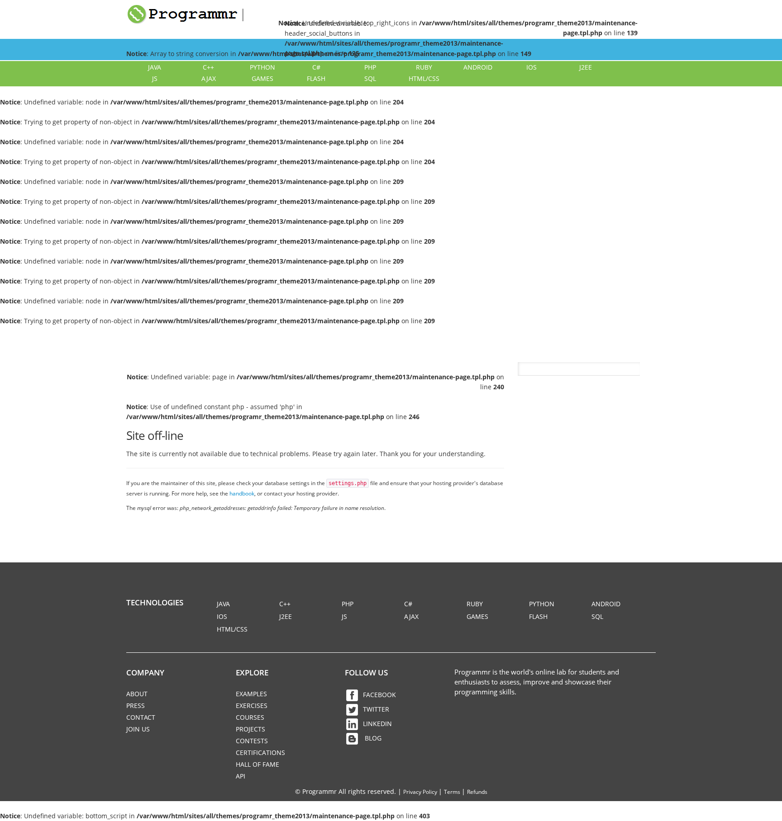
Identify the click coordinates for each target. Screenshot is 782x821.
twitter (376, 709)
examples (251, 693)
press (135, 705)
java (154, 67)
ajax (208, 78)
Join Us (138, 729)
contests (252, 740)
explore (252, 672)
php (370, 67)
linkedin (377, 723)
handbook (241, 493)
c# (316, 67)
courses (250, 717)
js (154, 78)
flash (316, 78)
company (145, 672)
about (137, 693)
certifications (260, 752)
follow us (366, 672)
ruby (424, 67)
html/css (424, 78)
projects (250, 729)
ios (531, 67)
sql (370, 78)
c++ (208, 67)
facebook (379, 694)
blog (372, 738)
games (262, 78)
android (477, 67)
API (240, 776)
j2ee (585, 67)
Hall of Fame (257, 764)
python (262, 67)
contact (140, 717)
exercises (251, 705)
